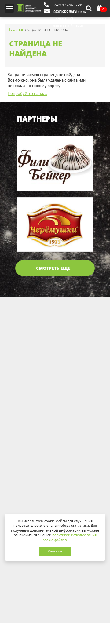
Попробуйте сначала (27, 93)
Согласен (55, 551)
